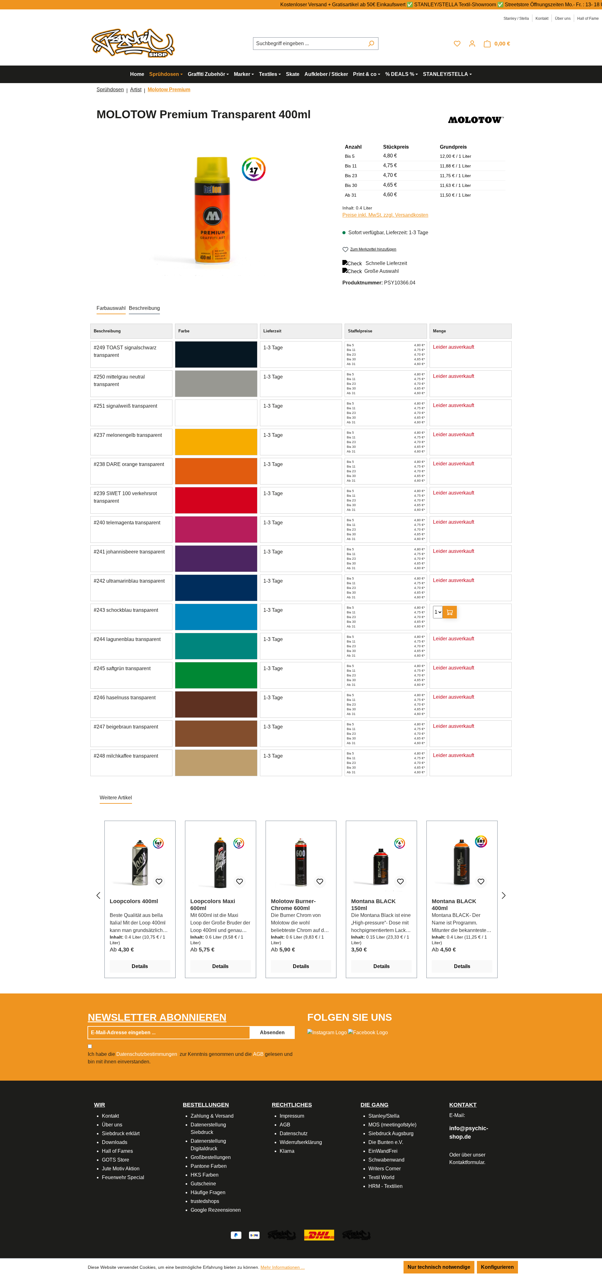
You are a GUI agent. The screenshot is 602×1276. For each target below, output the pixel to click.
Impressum (292, 1116)
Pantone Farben (209, 1166)
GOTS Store (115, 1159)
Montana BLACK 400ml (454, 904)
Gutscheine (203, 1183)
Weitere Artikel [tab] (116, 797)
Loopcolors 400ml (134, 901)
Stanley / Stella (516, 18)
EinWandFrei (383, 1151)
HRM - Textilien (385, 1186)
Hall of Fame (588, 18)
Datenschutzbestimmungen (146, 1054)
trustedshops (205, 1201)
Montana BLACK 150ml (373, 904)
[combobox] (308, 43)
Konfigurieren (497, 1267)
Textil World (381, 1177)
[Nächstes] (504, 896)
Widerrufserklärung (301, 1142)
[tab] (144, 308)
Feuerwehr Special (123, 1177)
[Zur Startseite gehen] (135, 42)
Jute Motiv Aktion (121, 1168)
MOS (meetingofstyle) (392, 1124)
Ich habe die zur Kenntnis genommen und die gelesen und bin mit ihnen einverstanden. (190, 1057)
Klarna (287, 1151)
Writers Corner (384, 1168)
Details (140, 966)
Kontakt (542, 18)
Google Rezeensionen (216, 1210)
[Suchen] (371, 43)
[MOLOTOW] (475, 119)
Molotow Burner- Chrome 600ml (293, 904)
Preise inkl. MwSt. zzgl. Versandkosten (385, 215)
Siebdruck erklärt (121, 1133)
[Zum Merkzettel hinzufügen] (159, 882)
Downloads (114, 1142)
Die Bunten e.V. (385, 1142)
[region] (213, 210)
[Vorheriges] (98, 896)
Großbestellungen (211, 1157)
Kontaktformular (466, 1162)
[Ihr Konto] (472, 43)
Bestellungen (206, 1105)
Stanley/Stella (383, 1116)
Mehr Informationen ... (283, 1267)
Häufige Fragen (208, 1192)
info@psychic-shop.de (468, 1132)
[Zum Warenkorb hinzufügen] (450, 612)
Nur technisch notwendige (439, 1267)
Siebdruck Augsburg (391, 1133)
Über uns (563, 18)
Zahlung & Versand (212, 1116)
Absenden (272, 1032)
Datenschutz (294, 1133)
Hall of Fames (117, 1151)
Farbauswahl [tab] (111, 308)
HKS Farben (205, 1175)
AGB (258, 1054)
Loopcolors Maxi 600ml (212, 904)
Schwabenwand (386, 1159)
